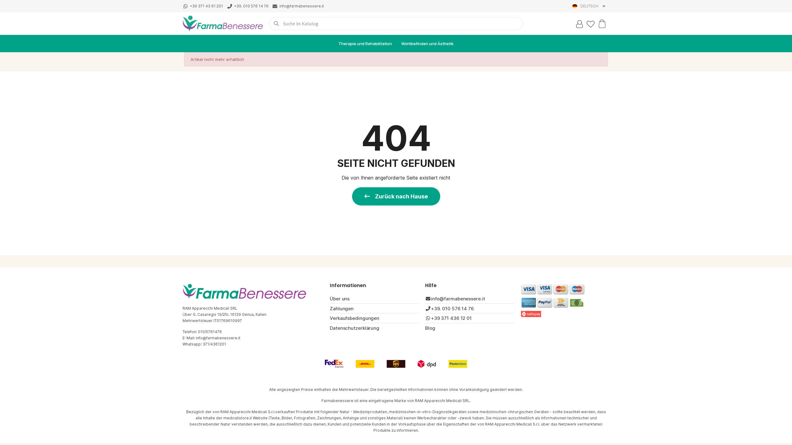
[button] (396, 196)
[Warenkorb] (602, 23)
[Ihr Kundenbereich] (579, 24)
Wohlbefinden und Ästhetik (427, 43)
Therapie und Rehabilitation (365, 43)
